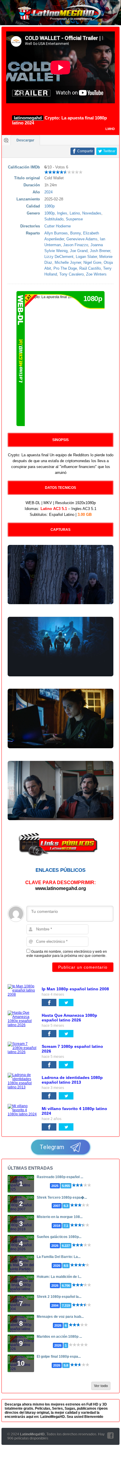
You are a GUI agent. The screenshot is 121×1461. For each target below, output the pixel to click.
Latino (75, 213)
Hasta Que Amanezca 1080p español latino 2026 (69, 1017)
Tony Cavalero (71, 274)
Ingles (62, 213)
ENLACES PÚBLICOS (60, 870)
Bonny (75, 233)
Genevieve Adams (82, 239)
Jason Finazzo (75, 245)
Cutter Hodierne (57, 226)
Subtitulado (53, 219)
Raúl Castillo (90, 268)
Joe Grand (79, 251)
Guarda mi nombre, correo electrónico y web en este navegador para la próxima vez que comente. (66, 954)
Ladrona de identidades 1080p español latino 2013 (72, 1080)
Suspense (74, 219)
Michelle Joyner (68, 262)
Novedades (91, 213)
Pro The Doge (65, 268)
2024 (48, 192)
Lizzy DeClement (58, 256)
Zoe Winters (96, 274)
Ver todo (101, 1386)
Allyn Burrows (56, 233)
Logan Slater (86, 256)
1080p (49, 206)
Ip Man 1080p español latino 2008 (75, 989)
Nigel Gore (92, 262)
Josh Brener (100, 251)
